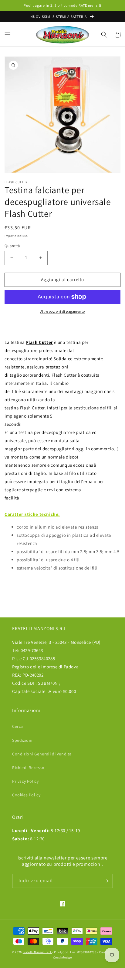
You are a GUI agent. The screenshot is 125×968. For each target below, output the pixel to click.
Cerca (17, 726)
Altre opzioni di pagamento (62, 311)
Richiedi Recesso (28, 767)
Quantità (12, 245)
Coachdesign (62, 957)
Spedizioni (22, 740)
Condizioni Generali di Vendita (42, 754)
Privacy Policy (25, 781)
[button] (7, 34)
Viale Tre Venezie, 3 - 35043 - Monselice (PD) (56, 642)
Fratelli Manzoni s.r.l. (37, 952)
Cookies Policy (26, 795)
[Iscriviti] (106, 881)
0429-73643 (32, 650)
